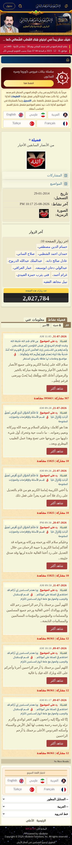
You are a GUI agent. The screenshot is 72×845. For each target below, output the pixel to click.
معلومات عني (34, 319)
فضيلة (55, 325)
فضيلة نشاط (56, 319)
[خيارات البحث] (20, 6)
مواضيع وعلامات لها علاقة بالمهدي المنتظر (45, 358)
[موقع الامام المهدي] (48, 6)
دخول (9, 6)
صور (44, 325)
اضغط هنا (29, 83)
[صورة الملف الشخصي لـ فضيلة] (36, 160)
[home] (67, 59)
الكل (67, 325)
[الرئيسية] (66, 6)
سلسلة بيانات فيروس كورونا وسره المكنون (33, 74)
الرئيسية (41, 821)
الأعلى (30, 821)
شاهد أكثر (57, 388)
